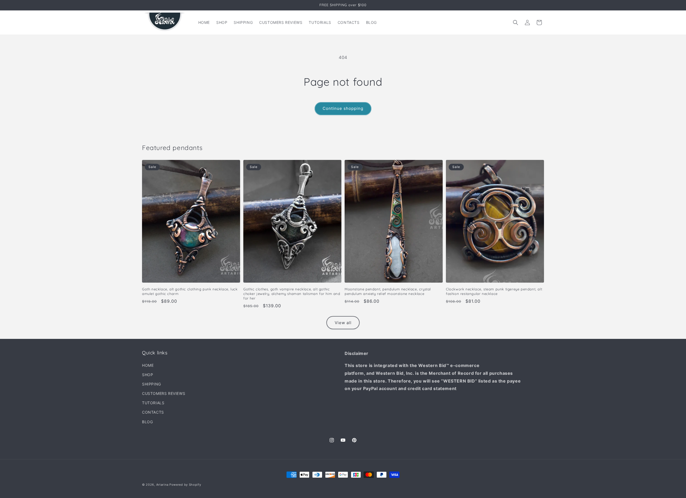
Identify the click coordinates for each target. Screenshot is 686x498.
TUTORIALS (153, 402)
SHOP (147, 374)
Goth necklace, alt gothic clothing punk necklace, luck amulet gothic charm (189, 291)
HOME (148, 365)
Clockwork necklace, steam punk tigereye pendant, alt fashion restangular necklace (494, 291)
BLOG (147, 422)
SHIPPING (151, 384)
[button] (515, 22)
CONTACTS (153, 412)
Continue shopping (343, 108)
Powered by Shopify (185, 484)
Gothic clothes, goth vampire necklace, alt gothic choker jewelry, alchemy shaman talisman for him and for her (291, 293)
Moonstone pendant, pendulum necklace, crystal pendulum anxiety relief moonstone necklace (388, 291)
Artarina (162, 484)
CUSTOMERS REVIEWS (163, 393)
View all (343, 322)
